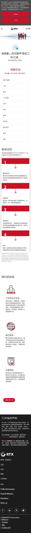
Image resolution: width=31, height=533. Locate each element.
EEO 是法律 (5, 435)
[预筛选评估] (15, 170)
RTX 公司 (4, 503)
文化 (2, 469)
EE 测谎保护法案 (19, 441)
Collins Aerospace (8, 489)
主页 (2, 465)
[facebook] (3, 510)
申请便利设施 (21, 443)
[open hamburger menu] (2, 29)
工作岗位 (4, 478)
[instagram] (23, 510)
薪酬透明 (9, 441)
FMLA (4, 441)
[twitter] (16, 510)
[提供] (15, 241)
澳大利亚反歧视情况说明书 (19, 445)
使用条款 (5, 522)
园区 (2, 474)
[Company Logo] (14, 29)
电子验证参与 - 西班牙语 (17, 437)
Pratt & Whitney (7, 494)
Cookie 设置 (6, 528)
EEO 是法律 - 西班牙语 (18, 435)
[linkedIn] (9, 510)
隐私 (3, 525)
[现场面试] (15, 218)
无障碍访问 (4, 520)
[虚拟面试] (15, 194)
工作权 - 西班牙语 (10, 443)
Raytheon (4, 498)
